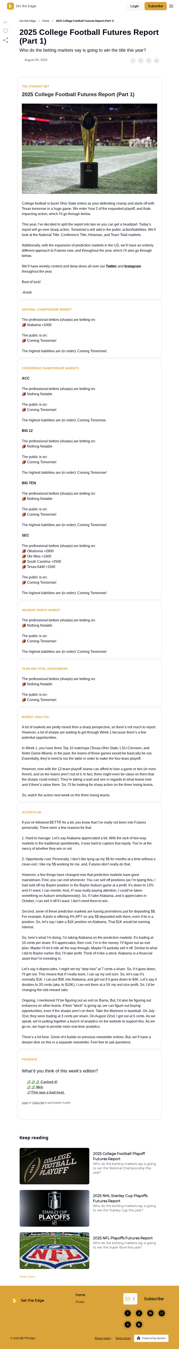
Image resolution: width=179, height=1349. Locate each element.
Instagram (132, 266)
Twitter (111, 266)
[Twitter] (128, 1313)
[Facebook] (150, 1313)
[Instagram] (162, 1313)
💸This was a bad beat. (46, 1092)
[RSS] (139, 1324)
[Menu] (171, 5)
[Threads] (128, 1324)
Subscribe (155, 6)
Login (134, 6)
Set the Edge (27, 21)
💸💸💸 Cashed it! (42, 1082)
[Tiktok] (139, 1313)
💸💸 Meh (35, 1087)
